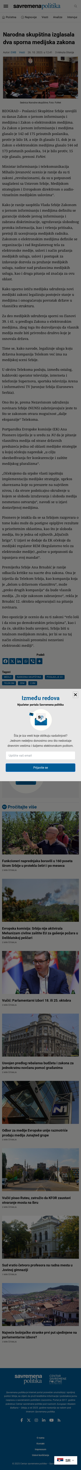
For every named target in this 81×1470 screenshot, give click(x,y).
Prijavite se (40, 767)
